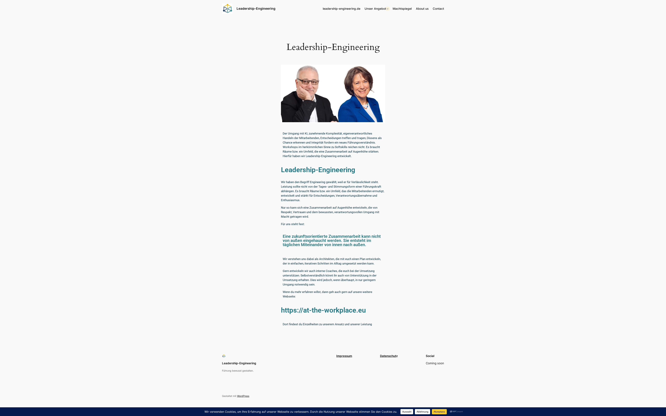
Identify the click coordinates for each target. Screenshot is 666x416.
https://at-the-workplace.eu (323, 310)
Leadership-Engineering (256, 8)
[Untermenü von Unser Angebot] (387, 9)
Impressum (344, 356)
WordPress (243, 395)
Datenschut (388, 356)
